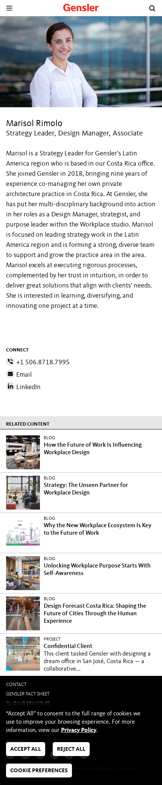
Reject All (71, 749)
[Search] (152, 8)
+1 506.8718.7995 (42, 362)
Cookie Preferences (39, 771)
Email (23, 374)
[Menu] (9, 8)
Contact (16, 684)
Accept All (25, 749)
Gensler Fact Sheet (27, 694)
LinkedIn (28, 387)
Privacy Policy (78, 730)
